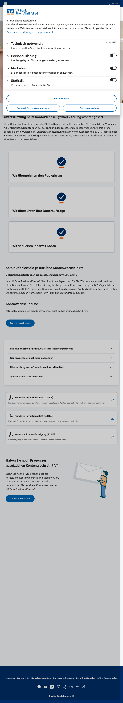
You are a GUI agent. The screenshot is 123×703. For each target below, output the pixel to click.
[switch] (113, 55)
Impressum (43, 32)
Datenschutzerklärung (19, 32)
